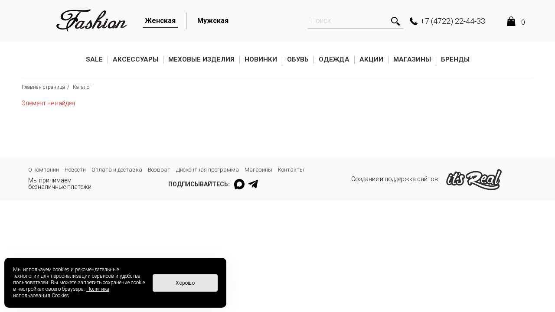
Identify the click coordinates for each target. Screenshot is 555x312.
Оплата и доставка (116, 169)
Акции (371, 59)
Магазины (412, 59)
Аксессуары (135, 59)
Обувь (298, 59)
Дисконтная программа (207, 169)
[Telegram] (253, 184)
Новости (75, 169)
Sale (94, 59)
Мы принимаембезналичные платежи (59, 183)
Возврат (159, 169)
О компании (43, 169)
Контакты (291, 169)
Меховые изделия (201, 59)
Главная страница (43, 87)
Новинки (261, 59)
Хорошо (185, 283)
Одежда (334, 59)
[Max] (239, 184)
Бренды (455, 59)
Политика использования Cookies (61, 292)
